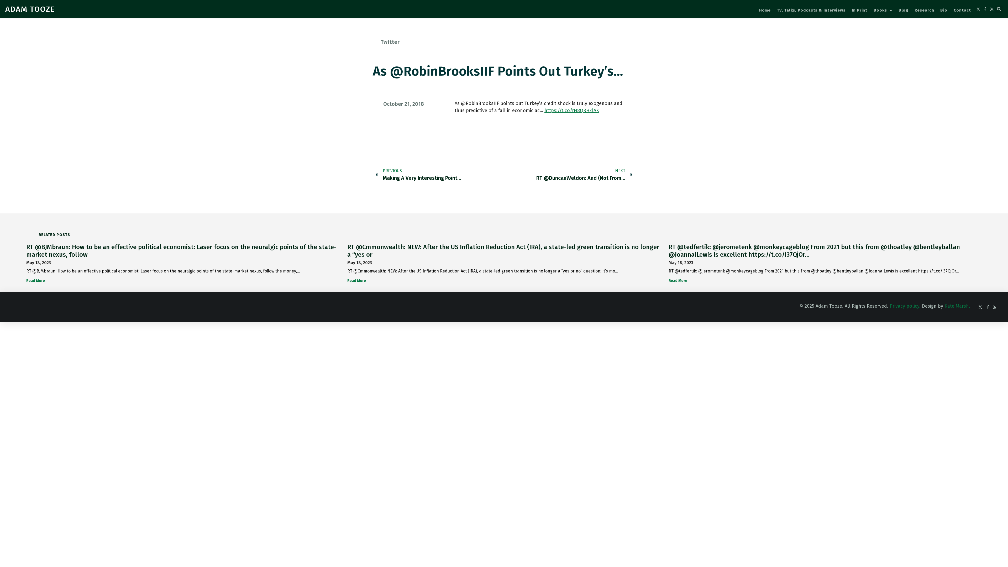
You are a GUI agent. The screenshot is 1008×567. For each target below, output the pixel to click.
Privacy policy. (905, 306)
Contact (962, 10)
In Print (859, 10)
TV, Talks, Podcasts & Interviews (811, 10)
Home (765, 10)
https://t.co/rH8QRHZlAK (571, 110)
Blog (904, 10)
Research (924, 10)
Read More (35, 281)
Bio (943, 10)
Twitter (390, 42)
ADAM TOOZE (30, 9)
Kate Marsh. (957, 306)
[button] (999, 9)
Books (880, 10)
